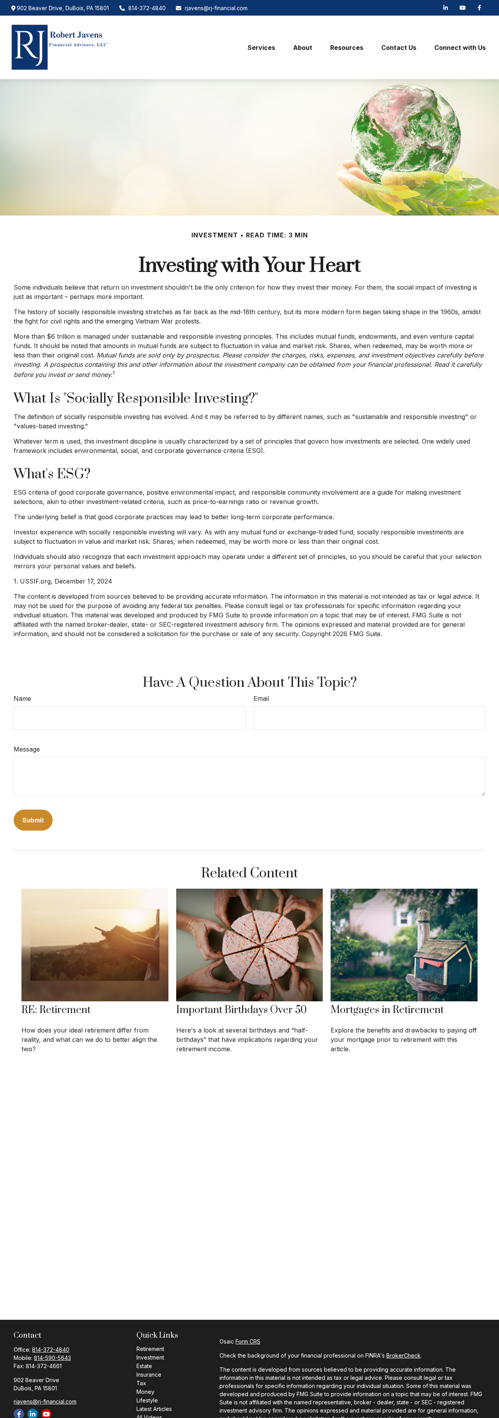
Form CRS (247, 1341)
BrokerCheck (403, 1355)
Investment (150, 1357)
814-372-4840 (147, 8)
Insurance (148, 1374)
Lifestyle (147, 1400)
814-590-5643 (52, 1357)
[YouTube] (463, 8)
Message (27, 749)
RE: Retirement (55, 1010)
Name (22, 698)
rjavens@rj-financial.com (216, 8)
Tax (141, 1383)
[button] (261, 47)
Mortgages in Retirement (387, 1010)
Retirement (150, 1349)
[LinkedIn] (445, 8)
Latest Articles (154, 1409)
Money (145, 1391)
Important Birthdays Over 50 (241, 1010)
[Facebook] (479, 8)
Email (261, 698)
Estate (144, 1366)
